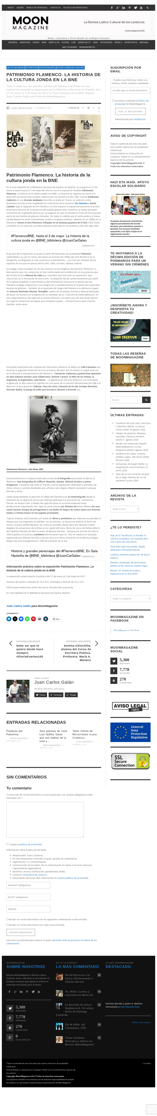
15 (99, 1037)
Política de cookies (141, 1022)
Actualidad (15, 67)
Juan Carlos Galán (70, 67)
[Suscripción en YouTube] (113, 680)
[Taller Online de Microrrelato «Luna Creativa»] (87, 755)
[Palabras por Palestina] (20, 752)
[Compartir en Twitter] (88, 107)
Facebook (57, 695)
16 (99, 991)
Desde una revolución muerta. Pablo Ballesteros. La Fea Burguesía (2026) (131, 446)
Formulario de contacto (35, 874)
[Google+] (118, 8)
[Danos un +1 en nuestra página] (9, 1037)
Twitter (42, 695)
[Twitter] (135, 8)
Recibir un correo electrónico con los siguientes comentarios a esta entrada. (48, 919)
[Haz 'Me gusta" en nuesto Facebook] (113, 670)
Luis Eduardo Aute (130, 1006)
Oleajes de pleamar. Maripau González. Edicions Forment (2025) (131, 436)
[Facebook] (112, 8)
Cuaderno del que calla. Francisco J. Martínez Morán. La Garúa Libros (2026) (133, 426)
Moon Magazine (18, 738)
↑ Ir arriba (146, 1063)
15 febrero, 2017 (43, 108)
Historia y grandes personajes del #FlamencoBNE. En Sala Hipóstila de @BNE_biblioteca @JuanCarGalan (54, 553)
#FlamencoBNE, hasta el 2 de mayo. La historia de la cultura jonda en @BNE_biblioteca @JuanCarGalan (50, 237)
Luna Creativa (84, 742)
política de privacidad (31, 844)
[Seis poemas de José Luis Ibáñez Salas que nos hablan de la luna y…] (54, 759)
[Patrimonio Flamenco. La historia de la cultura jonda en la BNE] (53, 140)
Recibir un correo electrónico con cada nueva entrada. (37, 924)
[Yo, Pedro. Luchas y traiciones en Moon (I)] (59, 993)
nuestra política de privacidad (72, 877)
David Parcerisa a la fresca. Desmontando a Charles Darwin (79, 978)
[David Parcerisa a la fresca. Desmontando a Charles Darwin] (59, 976)
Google (73, 695)
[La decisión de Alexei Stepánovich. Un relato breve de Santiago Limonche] (59, 1006)
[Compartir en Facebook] (83, 107)
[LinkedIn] (123, 8)
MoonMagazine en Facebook (126, 630)
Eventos (31, 67)
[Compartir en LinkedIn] (99, 107)
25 (99, 975)
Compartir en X (88, 246)
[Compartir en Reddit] (99, 111)
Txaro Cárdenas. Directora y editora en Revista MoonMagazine (79, 1041)
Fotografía (47, 67)
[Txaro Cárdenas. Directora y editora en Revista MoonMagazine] (59, 1039)
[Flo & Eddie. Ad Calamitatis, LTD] (59, 1026)
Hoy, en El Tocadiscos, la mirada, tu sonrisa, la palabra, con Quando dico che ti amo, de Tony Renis (129, 538)
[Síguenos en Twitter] (113, 661)
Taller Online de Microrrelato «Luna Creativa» (85, 734)
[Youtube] (141, 8)
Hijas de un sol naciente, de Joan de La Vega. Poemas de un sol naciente (132, 477)
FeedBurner (140, 119)
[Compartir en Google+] (94, 107)
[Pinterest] (129, 8)
